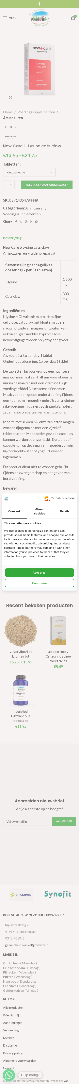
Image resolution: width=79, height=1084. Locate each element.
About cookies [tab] (39, 511)
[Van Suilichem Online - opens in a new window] (60, 499)
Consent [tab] (14, 511)
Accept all (39, 572)
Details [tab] (64, 511)
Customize (39, 583)
